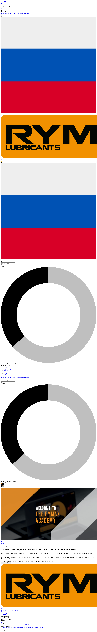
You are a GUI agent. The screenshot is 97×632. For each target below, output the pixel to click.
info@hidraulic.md (14, 622)
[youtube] (5, 1)
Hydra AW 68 (17, 627)
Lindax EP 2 (11, 627)
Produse (15, 624)
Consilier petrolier (8, 624)
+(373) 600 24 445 (5, 622)
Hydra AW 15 (4, 627)
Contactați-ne (29, 624)
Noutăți (24, 624)
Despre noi (19, 624)
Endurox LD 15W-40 (26, 627)
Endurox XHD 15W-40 (37, 627)
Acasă (2, 624)
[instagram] (3, 1)
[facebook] (1, 1)
